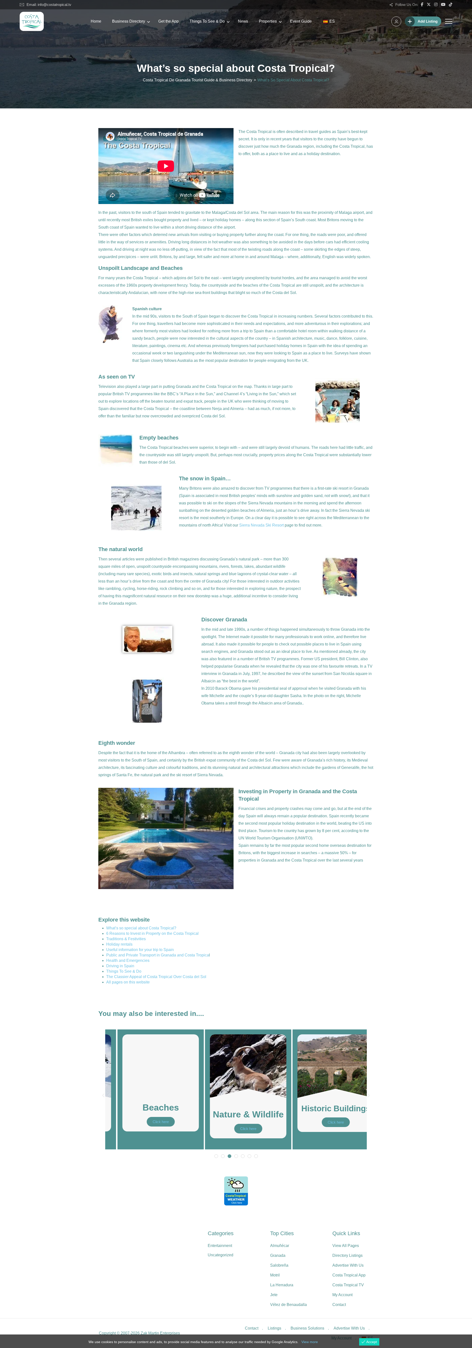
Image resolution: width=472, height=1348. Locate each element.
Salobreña (279, 1265)
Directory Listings (347, 1255)
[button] (103, 1095)
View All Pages (345, 1246)
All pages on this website (128, 982)
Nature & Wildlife (236, 1114)
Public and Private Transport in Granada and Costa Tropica (157, 955)
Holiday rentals (119, 944)
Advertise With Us (348, 1265)
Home (96, 21)
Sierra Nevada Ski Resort (261, 525)
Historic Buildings (323, 1108)
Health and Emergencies (127, 960)
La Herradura (281, 1285)
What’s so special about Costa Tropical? (141, 928)
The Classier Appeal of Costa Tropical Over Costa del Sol (156, 977)
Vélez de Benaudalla (288, 1305)
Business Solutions (307, 1328)
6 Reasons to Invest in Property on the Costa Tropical (152, 933)
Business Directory (128, 21)
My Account (342, 1295)
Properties (268, 21)
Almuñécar (279, 1246)
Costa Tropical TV (348, 1285)
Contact (339, 1305)
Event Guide (301, 21)
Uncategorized (220, 1255)
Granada (277, 1255)
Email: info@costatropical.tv (49, 4)
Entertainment (220, 1246)
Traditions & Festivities (126, 939)
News (243, 21)
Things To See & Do (207, 21)
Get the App (168, 21)
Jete (274, 1295)
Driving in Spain (120, 966)
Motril (275, 1275)
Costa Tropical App (349, 1275)
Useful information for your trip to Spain (140, 950)
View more (309, 1342)
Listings (274, 1328)
